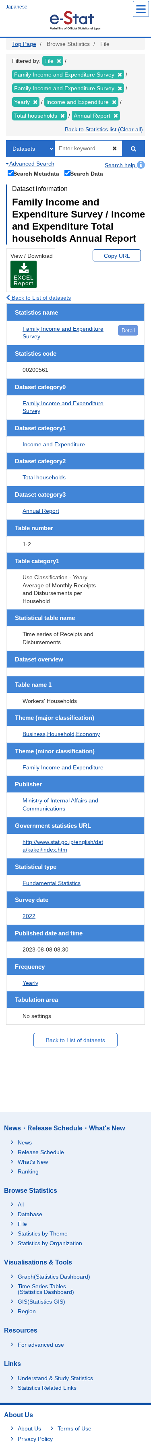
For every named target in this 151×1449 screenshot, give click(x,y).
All (21, 1204)
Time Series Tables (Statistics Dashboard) (46, 1289)
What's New (33, 1162)
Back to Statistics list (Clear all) (104, 129)
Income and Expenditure (54, 444)
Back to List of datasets (40, 298)
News (25, 1142)
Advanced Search (31, 163)
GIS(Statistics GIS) (41, 1301)
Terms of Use (74, 1428)
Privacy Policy (35, 1439)
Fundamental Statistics (52, 883)
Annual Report (41, 511)
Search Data (86, 173)
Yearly (30, 983)
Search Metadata (36, 173)
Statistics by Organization (50, 1243)
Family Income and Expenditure (63, 767)
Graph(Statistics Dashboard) (54, 1276)
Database (30, 1214)
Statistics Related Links (47, 1388)
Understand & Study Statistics (55, 1378)
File (22, 1224)
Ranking (28, 1171)
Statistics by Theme (43, 1233)
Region (27, 1311)
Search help (121, 165)
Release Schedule (41, 1152)
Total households (44, 477)
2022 (29, 916)
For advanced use (41, 1344)
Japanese (16, 6)
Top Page (24, 44)
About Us (29, 1428)
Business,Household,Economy (61, 734)
